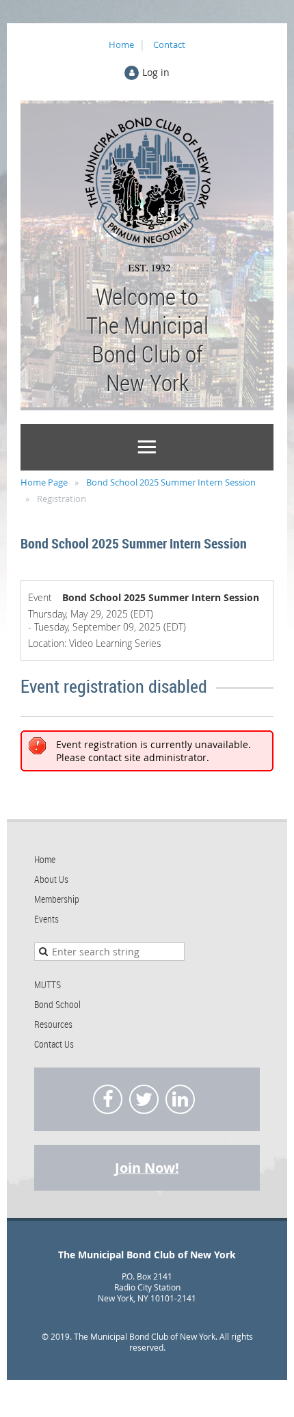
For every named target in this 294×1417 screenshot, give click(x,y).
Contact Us (54, 1043)
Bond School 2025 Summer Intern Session (171, 482)
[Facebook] (107, 1099)
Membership (56, 898)
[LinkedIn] (180, 1099)
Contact (169, 44)
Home (121, 44)
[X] (144, 1099)
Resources (53, 1024)
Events (46, 918)
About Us (51, 879)
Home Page (44, 482)
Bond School (57, 1004)
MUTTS (47, 984)
